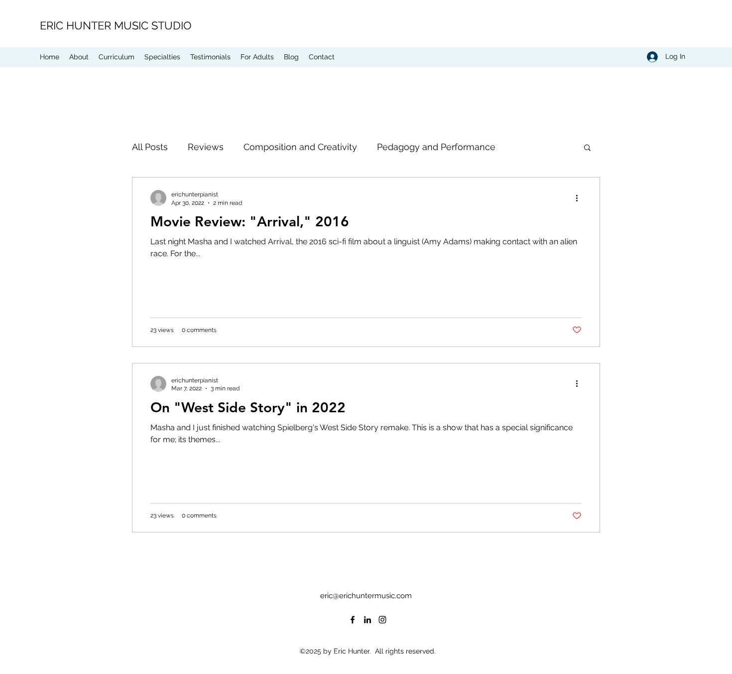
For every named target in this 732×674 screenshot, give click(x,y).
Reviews (206, 147)
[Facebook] (353, 620)
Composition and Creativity (300, 147)
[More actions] (580, 198)
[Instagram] (382, 620)
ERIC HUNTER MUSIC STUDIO (116, 25)
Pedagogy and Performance (436, 147)
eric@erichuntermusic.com (366, 595)
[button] (587, 148)
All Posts (150, 147)
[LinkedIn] (367, 620)
